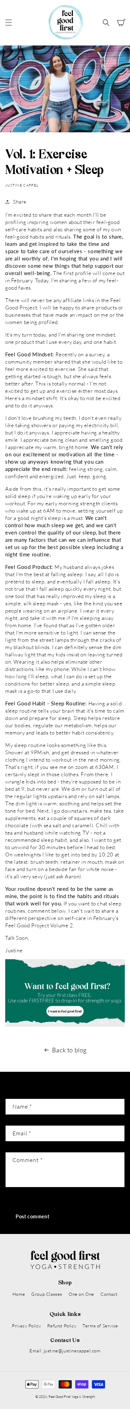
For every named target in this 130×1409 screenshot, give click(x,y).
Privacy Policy (26, 1325)
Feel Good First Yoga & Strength (72, 1396)
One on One (81, 1294)
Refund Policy (61, 1325)
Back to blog (69, 1050)
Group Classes (46, 1294)
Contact (109, 1294)
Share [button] (19, 202)
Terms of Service (100, 1325)
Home (18, 1294)
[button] (8, 22)
